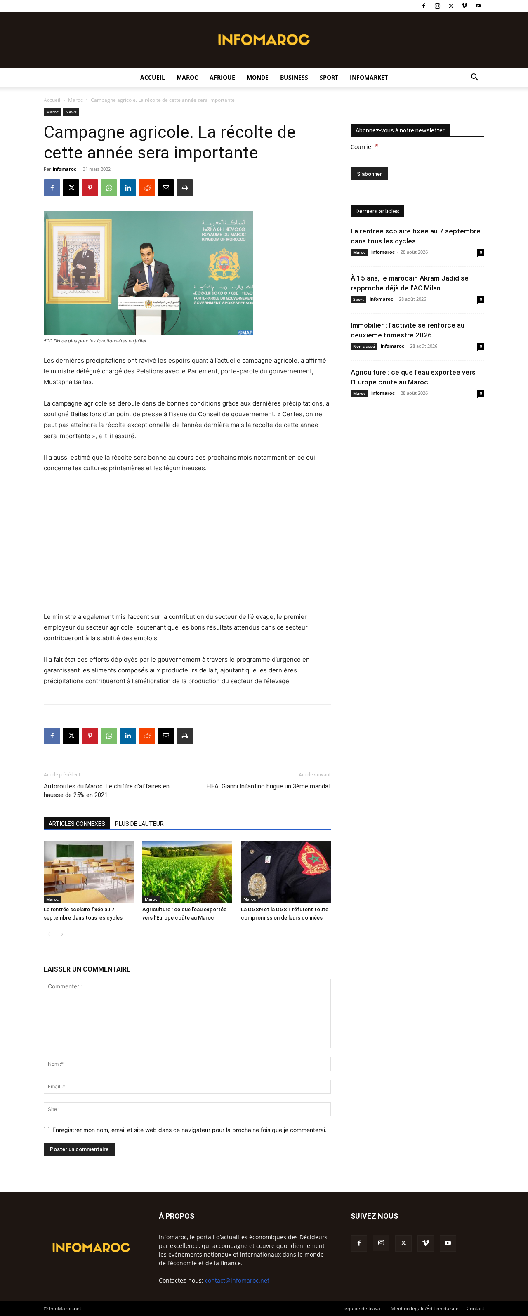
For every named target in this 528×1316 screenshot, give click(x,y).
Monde (258, 77)
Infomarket (369, 77)
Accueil (152, 77)
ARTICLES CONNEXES (77, 824)
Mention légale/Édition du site (425, 1308)
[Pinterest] (90, 187)
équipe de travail (363, 1308)
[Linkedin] (128, 187)
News (71, 112)
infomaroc (64, 169)
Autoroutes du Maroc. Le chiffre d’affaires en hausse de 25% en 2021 (107, 791)
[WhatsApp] (109, 187)
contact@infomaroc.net (237, 1280)
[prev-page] (49, 934)
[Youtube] (478, 6)
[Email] (166, 187)
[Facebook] (423, 6)
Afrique (222, 77)
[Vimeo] (464, 6)
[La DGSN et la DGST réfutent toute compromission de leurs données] (286, 872)
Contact (475, 1308)
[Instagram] (437, 6)
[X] (451, 6)
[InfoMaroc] (264, 40)
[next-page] (62, 934)
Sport (329, 77)
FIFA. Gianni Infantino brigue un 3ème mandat (269, 786)
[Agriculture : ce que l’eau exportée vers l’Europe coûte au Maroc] (187, 872)
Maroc (187, 77)
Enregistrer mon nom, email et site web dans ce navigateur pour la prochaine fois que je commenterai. (189, 1129)
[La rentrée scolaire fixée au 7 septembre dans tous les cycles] (89, 872)
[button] (474, 78)
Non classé (364, 346)
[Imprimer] (185, 187)
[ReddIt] (147, 187)
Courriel (364, 147)
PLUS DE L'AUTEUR (139, 824)
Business (294, 77)
